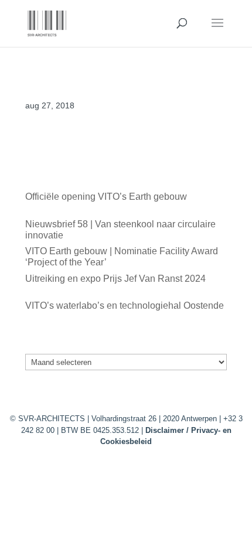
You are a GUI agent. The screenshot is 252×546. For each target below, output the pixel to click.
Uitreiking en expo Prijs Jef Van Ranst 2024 (115, 279)
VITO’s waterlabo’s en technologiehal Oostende (124, 305)
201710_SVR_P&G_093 (76, 147)
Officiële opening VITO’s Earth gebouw (106, 197)
